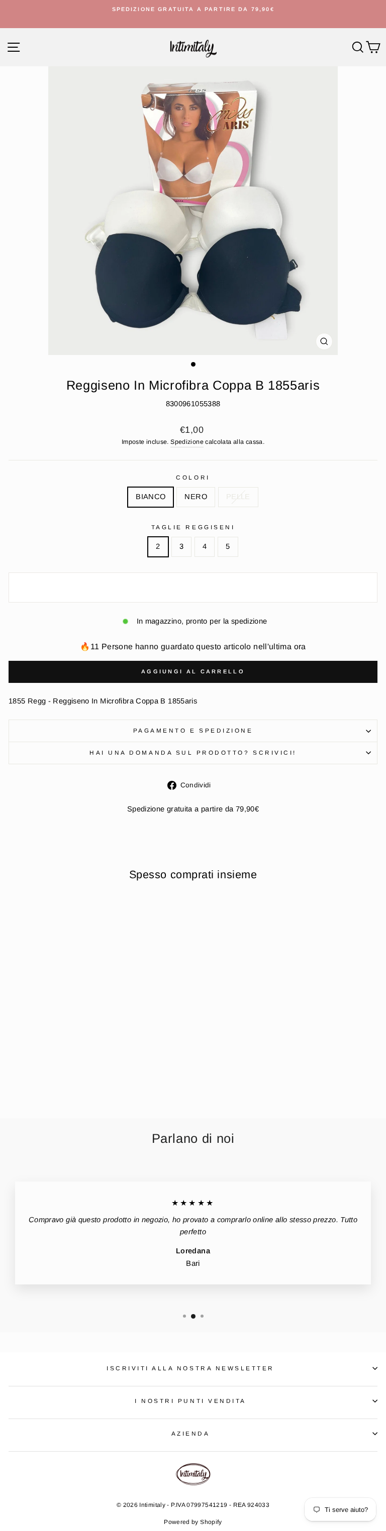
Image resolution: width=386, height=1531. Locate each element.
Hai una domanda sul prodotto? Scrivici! (193, 752)
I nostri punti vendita (190, 1400)
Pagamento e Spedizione (193, 730)
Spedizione (187, 441)
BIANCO (150, 497)
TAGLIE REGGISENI (193, 527)
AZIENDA (190, 1433)
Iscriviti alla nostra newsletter (190, 1368)
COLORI (193, 477)
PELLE (238, 497)
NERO (195, 497)
